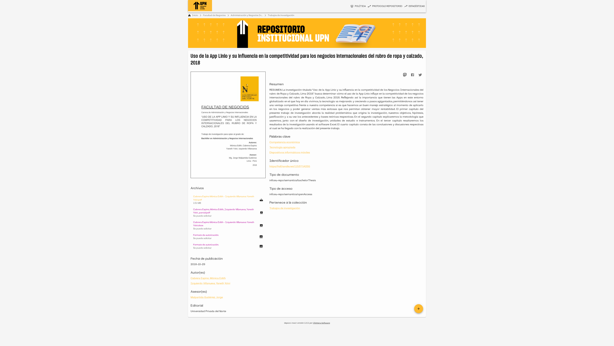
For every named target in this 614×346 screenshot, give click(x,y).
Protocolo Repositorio (387, 6)
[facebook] (412, 75)
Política (360, 6)
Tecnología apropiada (282, 147)
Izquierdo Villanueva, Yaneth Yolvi (210, 283)
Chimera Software (321, 323)
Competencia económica (284, 142)
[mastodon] (405, 75)
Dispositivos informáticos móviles (289, 152)
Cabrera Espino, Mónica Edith (208, 278)
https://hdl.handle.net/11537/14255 (289, 166)
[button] (228, 212)
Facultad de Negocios (214, 15)
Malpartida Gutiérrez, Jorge (207, 297)
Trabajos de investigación (281, 15)
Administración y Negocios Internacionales (247, 15)
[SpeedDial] (418, 308)
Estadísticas (417, 6)
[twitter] (420, 75)
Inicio (195, 15)
